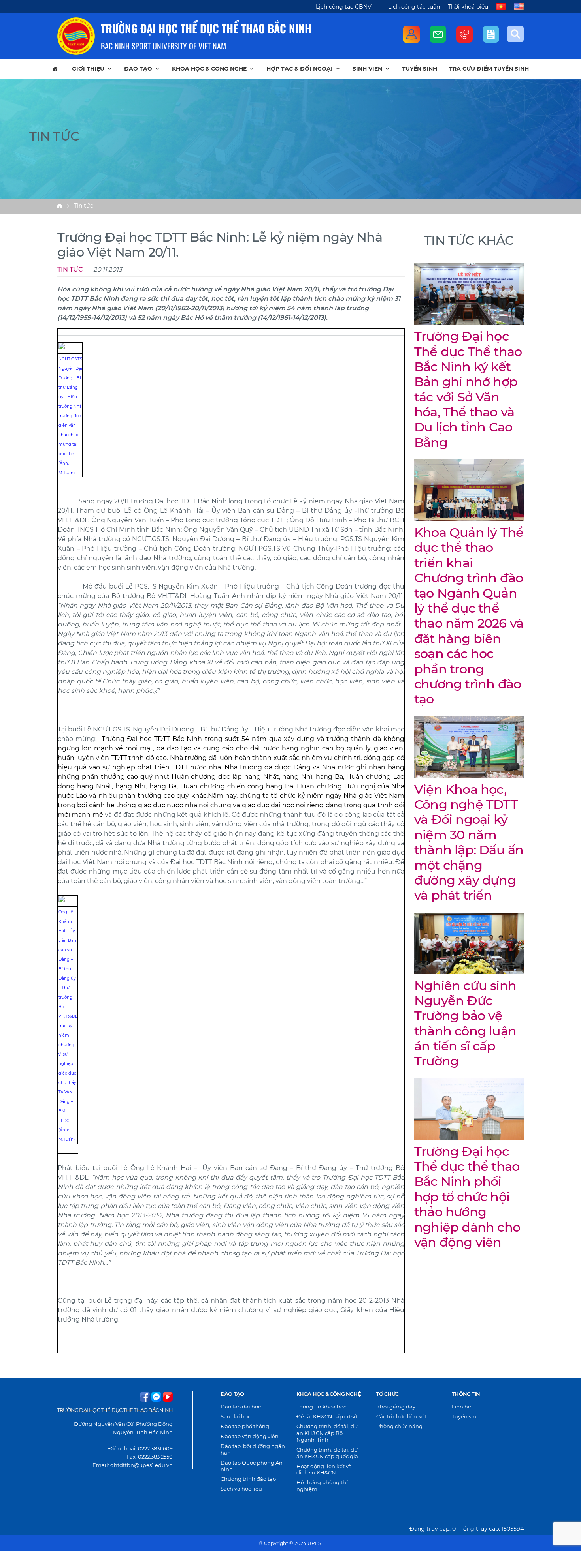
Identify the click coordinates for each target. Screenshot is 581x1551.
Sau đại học (236, 1416)
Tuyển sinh (419, 68)
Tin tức (83, 205)
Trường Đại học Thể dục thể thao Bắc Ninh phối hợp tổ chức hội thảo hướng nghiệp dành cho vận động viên (467, 1197)
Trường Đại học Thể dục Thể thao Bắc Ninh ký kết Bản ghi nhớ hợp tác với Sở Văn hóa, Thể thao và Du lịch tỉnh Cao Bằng (468, 389)
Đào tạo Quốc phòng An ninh (252, 1465)
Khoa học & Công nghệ (209, 68)
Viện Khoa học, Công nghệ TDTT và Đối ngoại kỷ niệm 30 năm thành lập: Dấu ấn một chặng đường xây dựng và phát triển (468, 842)
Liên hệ (461, 1406)
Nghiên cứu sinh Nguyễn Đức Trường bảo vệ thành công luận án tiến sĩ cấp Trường (465, 1023)
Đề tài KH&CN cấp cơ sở (326, 1416)
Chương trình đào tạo (248, 1479)
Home (59, 206)
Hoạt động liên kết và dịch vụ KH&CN (324, 1469)
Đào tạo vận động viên (250, 1436)
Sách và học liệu (241, 1488)
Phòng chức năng (399, 1426)
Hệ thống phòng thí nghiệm (322, 1485)
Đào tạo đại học (241, 1406)
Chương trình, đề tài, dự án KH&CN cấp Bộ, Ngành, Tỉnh (327, 1433)
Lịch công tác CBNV (344, 6)
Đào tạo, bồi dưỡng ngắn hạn (253, 1449)
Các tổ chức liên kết (401, 1416)
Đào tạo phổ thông (245, 1426)
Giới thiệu (88, 68)
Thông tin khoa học (321, 1406)
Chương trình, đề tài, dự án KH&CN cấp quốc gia (327, 1452)
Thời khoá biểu (468, 6)
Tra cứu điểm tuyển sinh (489, 68)
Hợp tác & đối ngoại (299, 68)
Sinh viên (367, 68)
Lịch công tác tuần (414, 6)
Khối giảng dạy (395, 1406)
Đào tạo (138, 68)
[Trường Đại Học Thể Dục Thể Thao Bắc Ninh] (76, 36)
